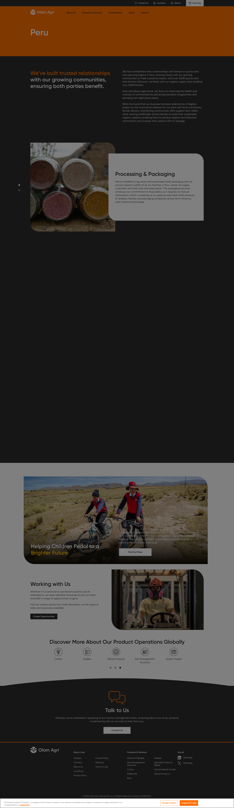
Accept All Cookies (189, 803)
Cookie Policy (24, 805)
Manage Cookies (169, 803)
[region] (117, 803)
